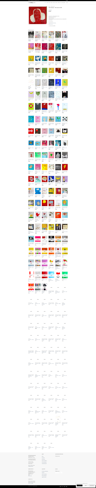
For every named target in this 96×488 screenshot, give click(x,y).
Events (54, 2)
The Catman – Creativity (43, 292)
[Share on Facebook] (49, 25)
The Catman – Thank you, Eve (64, 87)
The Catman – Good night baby (51, 328)
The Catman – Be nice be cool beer (44, 304)
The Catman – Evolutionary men (44, 399)
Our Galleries (63, 2)
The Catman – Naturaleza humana (51, 280)
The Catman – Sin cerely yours (31, 63)
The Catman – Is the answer (64, 268)
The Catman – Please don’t (44, 411)
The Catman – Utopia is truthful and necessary (37, 75)
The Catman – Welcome (65, 231)
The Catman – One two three (31, 124)
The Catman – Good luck (64, 148)
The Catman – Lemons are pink (44, 256)
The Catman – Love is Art (57, 51)
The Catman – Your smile (51, 75)
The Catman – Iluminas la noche (44, 172)
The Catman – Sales (37, 51)
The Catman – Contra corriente (37, 172)
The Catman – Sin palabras (44, 220)
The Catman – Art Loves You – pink (44, 51)
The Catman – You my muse (57, 352)
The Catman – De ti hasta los (64, 160)
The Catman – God (64, 279)
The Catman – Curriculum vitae (37, 220)
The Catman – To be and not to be (51, 99)
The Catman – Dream (51, 243)
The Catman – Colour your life (57, 220)
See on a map (30, 475)
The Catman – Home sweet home (37, 208)
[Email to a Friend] (52, 25)
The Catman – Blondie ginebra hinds (37, 39)
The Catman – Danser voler (51, 316)
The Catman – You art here (30, 160)
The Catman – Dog (30, 195)
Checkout (43, 472)
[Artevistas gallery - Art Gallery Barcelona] (32, 2)
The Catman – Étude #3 (37, 279)
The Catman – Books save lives (30, 111)
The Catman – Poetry (30, 255)
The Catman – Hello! (37, 339)
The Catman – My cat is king (44, 364)
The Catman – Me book (58, 387)
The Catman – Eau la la (51, 363)
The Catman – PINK (44, 147)
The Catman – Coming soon (30, 292)
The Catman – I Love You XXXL (30, 447)
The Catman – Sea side (64, 387)
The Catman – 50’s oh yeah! (44, 184)
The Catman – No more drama (51, 39)
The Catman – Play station (30, 172)
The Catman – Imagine (37, 147)
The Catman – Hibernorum (63, 328)
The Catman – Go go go (51, 195)
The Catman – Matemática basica (57, 268)
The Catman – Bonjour (51, 267)
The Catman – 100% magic (64, 136)
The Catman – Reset (44, 315)
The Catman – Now (30, 387)
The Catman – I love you (51, 303)
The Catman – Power (57, 87)
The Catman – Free (51, 183)
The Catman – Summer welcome (51, 232)
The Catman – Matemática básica (51, 87)
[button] (67, 2)
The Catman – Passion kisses (57, 328)
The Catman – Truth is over (57, 63)
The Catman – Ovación (44, 279)
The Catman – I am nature (44, 160)
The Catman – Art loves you (51, 256)
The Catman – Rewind (51, 207)
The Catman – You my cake (44, 63)
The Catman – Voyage (64, 51)
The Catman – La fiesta (58, 195)
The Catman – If (57, 231)
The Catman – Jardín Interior (51, 340)
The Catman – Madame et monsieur (58, 136)
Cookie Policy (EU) (44, 463)
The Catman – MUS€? (30, 303)
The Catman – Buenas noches (30, 411)
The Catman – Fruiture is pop (58, 184)
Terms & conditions (44, 460)
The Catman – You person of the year (44, 244)
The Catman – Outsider (51, 435)
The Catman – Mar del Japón (30, 268)
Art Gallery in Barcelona (45, 471)
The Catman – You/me (64, 171)
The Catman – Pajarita (64, 411)
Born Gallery (53, 6)
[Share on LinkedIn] (54, 25)
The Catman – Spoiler (64, 39)
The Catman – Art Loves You (58, 364)
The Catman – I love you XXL (38, 244)
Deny (86, 485)
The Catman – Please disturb (57, 244)
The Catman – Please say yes (37, 232)
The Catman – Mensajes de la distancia (58, 148)
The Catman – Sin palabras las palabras (64, 196)
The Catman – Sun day (51, 387)
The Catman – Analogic (31, 339)
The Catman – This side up (31, 280)
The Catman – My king (30, 147)
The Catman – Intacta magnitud (30, 39)
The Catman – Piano (64, 399)
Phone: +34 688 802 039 (31, 0)
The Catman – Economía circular (57, 39)
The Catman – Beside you (44, 375)
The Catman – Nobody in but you (51, 63)
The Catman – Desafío (44, 231)
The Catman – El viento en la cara (44, 340)
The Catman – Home (37, 267)
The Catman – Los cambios (64, 75)
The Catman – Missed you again (30, 364)
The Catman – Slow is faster (44, 387)
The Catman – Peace (64, 219)
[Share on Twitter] (50, 25)
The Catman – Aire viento (51, 148)
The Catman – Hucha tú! (37, 304)
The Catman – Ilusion (37, 387)
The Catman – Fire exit (37, 315)
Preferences (92, 485)
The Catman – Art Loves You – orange (51, 51)
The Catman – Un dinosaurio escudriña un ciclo (44, 112)
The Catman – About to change (44, 39)
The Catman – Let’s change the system (44, 352)
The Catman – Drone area (30, 316)
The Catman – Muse (51, 399)
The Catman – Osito (51, 411)
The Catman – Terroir (64, 435)
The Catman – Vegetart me (58, 304)
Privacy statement (44, 475)
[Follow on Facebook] (66, 0)
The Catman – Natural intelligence (37, 375)
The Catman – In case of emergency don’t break (58, 256)
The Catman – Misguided (57, 435)
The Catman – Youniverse (30, 87)
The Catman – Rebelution (63, 124)
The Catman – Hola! (37, 183)
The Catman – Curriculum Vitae (57, 280)
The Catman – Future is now (58, 375)
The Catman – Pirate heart (64, 316)
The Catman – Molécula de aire (58, 399)
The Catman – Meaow (37, 399)
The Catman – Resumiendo (63, 304)
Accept (79, 485)
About (56, 2)
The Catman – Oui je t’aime (57, 340)
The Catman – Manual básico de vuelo (37, 63)
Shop (49, 2)
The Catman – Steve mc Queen (37, 447)
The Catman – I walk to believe (37, 292)
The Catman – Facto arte (64, 244)
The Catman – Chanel (64, 291)
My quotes (43, 457)
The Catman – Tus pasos (58, 315)
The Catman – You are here (37, 352)
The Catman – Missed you (37, 87)
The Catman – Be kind (37, 255)
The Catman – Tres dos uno (44, 328)
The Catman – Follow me (30, 328)
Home (47, 2)
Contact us (59, 2)
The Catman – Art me (30, 207)
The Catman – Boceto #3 (51, 172)
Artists (51, 2)
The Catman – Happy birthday (44, 208)
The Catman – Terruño (37, 327)
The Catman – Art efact (51, 447)
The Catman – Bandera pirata (31, 244)
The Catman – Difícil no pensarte (31, 184)
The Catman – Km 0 (51, 423)
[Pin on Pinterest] (53, 25)
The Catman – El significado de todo (64, 63)
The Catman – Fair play (37, 159)
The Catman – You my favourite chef (30, 375)
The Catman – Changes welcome (44, 99)
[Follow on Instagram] (67, 0)
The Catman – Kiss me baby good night (30, 220)
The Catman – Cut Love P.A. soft (44, 87)
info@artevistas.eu (37, 0)
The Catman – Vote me (31, 399)
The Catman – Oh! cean (65, 363)
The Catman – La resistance (50, 220)
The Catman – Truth (30, 51)
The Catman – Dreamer (37, 195)
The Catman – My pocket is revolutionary (31, 232)
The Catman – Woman (37, 423)
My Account (43, 459)
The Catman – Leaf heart (51, 160)
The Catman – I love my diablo (64, 352)
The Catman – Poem (64, 375)
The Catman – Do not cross (64, 423)
